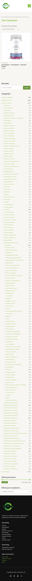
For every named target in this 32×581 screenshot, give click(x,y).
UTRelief (8, 395)
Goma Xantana (9, 329)
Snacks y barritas (8, 232)
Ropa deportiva (6, 471)
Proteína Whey (9, 367)
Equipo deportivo (8, 181)
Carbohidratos (9, 293)
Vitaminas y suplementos (10, 469)
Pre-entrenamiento (9, 197)
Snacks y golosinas (10, 390)
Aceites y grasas (8, 108)
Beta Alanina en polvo (11, 288)
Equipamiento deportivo (10, 179)
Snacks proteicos (8, 227)
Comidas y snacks (10, 303)
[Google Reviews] (21, 576)
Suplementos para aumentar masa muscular (15, 433)
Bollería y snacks (8, 156)
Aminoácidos (7, 120)
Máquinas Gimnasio (7, 100)
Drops (7, 318)
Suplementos (7, 245)
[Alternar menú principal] (29, 5)
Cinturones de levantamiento (11, 161)
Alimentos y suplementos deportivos (13, 118)
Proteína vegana (8, 207)
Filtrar (4, 482)
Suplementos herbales (10, 425)
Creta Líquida (9, 313)
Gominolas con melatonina (12, 331)
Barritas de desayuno (9, 138)
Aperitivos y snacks (9, 128)
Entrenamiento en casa (10, 176)
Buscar (27, 87)
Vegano (8, 397)
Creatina (8, 308)
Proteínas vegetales (9, 214)
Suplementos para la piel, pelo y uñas (13, 443)
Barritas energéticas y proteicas (14, 275)
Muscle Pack (7, 192)
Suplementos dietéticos (10, 420)
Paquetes (6, 194)
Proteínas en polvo (11, 372)
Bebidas (4, 529)
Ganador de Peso (10, 321)
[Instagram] (17, 576)
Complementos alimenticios (11, 166)
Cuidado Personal (6, 536)
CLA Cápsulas (9, 296)
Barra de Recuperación (12, 268)
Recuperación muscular (10, 220)
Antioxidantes (7, 123)
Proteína (6, 202)
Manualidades (5, 527)
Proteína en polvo (8, 204)
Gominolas (7, 186)
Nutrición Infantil (6, 540)
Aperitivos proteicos (9, 125)
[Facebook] (10, 576)
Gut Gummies (9, 341)
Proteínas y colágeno (11, 380)
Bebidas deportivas (9, 153)
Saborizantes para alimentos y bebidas (16, 385)
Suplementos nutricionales (11, 430)
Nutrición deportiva (7, 103)
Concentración (9, 306)
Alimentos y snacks (9, 115)
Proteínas (6, 209)
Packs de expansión (11, 352)
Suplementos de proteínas (11, 413)
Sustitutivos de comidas (10, 461)
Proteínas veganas (9, 212)
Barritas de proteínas (9, 141)
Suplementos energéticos (10, 423)
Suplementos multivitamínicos (12, 428)
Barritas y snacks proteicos (13, 280)
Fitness (4, 538)
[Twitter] (14, 576)
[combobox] (16, 491)
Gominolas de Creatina (12, 336)
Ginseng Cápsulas (10, 326)
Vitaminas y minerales (11, 400)
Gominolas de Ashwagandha (13, 334)
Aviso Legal (5, 557)
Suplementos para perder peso (12, 446)
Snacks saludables (9, 230)
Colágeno (8, 298)
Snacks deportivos (9, 225)
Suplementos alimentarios (11, 402)
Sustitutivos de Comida (10, 458)
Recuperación (9, 382)
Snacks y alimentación (11, 387)
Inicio (3, 17)
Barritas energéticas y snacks (11, 146)
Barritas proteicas (9, 148)
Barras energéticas (9, 136)
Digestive (8, 316)
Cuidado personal (8, 171)
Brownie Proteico (10, 290)
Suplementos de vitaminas (11, 415)
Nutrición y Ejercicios (7, 531)
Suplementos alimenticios (10, 405)
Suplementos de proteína (10, 410)
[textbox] (15, 491)
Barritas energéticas (9, 143)
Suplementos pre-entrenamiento (12, 448)
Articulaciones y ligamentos (13, 265)
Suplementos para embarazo (11, 438)
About (3, 562)
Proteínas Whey (10, 377)
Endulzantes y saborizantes (11, 174)
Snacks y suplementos (10, 237)
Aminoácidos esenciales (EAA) (13, 257)
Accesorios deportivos (7, 97)
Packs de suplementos (11, 357)
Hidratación (7, 189)
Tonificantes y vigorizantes (11, 464)
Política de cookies (6, 558)
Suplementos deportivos (10, 418)
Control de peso (8, 169)
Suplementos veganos (10, 453)
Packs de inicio (9, 354)
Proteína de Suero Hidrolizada (13, 364)
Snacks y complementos (10, 235)
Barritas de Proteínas (11, 270)
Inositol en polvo (10, 344)
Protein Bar (7, 199)
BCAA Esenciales (10, 285)
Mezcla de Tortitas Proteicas (13, 346)
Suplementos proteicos (10, 451)
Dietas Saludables (6, 534)
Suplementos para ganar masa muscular (14, 441)
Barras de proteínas (9, 133)
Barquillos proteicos (9, 131)
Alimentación (7, 110)
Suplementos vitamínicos (10, 456)
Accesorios (7, 105)
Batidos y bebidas (10, 283)
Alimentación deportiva (12, 250)
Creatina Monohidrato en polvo (14, 311)
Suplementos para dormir (11, 436)
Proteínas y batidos (9, 217)
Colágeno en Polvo (10, 301)
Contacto (4, 560)
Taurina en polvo (10, 392)
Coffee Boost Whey (9, 164)
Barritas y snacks (8, 151)
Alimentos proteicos (9, 113)
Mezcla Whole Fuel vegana (12, 349)
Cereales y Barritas (9, 158)
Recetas (4, 525)
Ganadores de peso (9, 184)
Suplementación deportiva (11, 242)
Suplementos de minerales (11, 407)
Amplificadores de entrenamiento (14, 260)
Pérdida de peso (10, 359)
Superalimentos (8, 240)
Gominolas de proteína (12, 339)
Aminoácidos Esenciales (12, 255)
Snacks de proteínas (9, 222)
